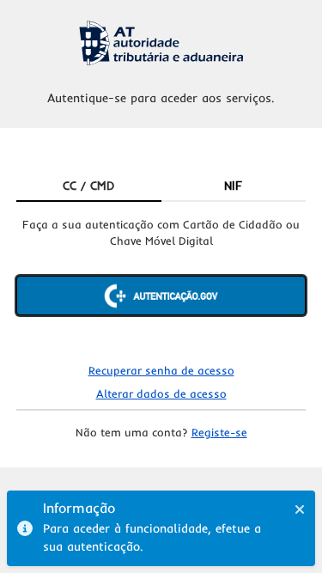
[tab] (88, 186)
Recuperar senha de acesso (161, 370)
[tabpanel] (161, 280)
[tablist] (161, 186)
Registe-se (219, 432)
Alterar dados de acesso (161, 393)
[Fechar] (299, 509)
